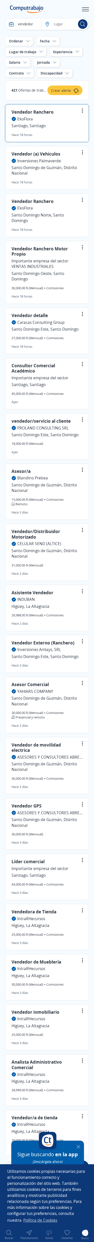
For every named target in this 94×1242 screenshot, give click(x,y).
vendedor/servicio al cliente (41, 421)
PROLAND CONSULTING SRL (43, 428)
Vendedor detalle (30, 315)
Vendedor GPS (26, 806)
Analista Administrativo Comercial (37, 1064)
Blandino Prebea (32, 478)
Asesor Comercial (30, 684)
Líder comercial (28, 861)
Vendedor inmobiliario (35, 1012)
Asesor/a (21, 471)
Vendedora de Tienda (34, 912)
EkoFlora (25, 119)
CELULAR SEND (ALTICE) (39, 543)
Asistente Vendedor (32, 593)
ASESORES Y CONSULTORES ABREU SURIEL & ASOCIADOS (49, 757)
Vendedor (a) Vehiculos (36, 154)
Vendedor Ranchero (33, 112)
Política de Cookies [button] (40, 1220)
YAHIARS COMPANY (35, 691)
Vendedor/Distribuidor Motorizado (36, 534)
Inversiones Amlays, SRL (39, 649)
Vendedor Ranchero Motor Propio (40, 251)
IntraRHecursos (31, 918)
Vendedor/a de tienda (34, 1118)
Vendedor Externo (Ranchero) (43, 643)
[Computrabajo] (26, 9)
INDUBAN (26, 599)
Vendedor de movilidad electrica (36, 747)
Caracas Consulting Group (41, 322)
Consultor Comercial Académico (33, 368)
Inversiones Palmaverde (39, 161)
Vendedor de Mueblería (36, 962)
